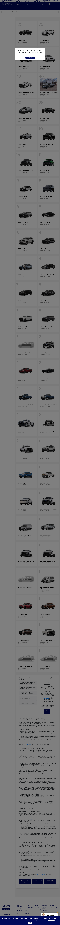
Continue (30, 57)
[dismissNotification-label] (57, 912)
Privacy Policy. (51, 920)
